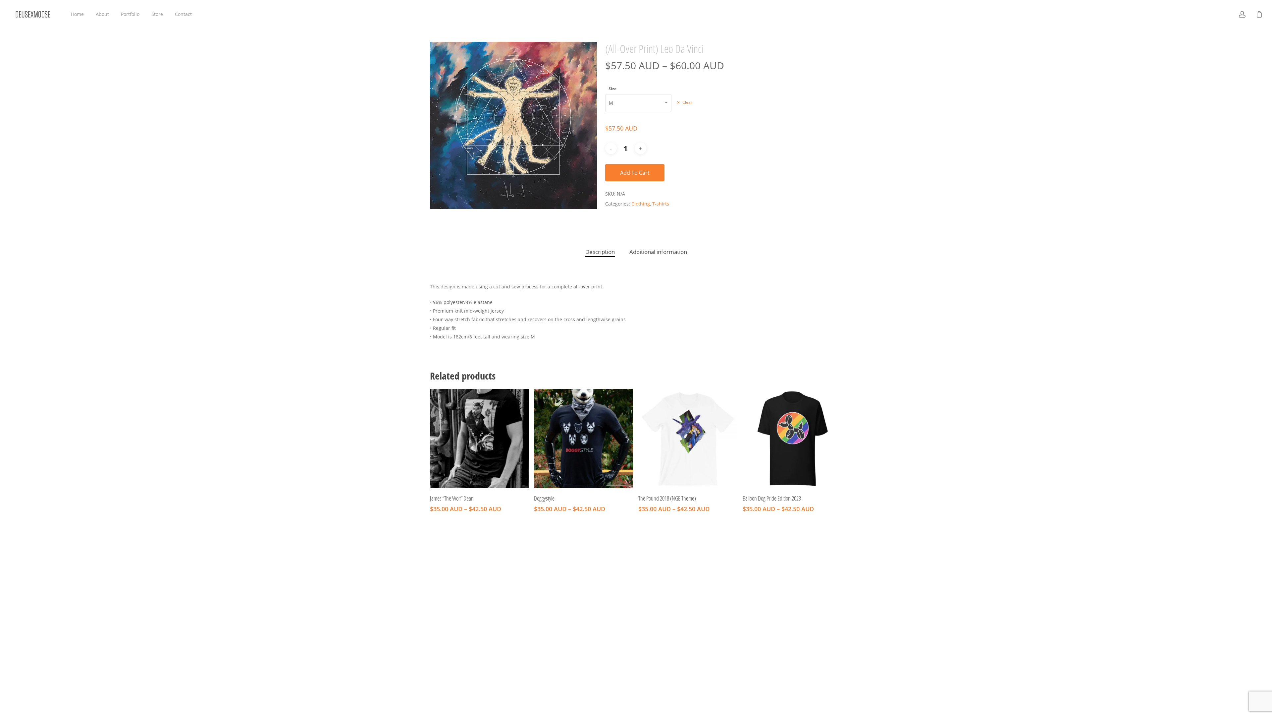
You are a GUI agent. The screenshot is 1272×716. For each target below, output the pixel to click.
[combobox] (638, 103)
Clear (687, 102)
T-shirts (660, 204)
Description (600, 252)
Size (612, 88)
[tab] (600, 252)
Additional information (658, 252)
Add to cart (635, 172)
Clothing (640, 204)
